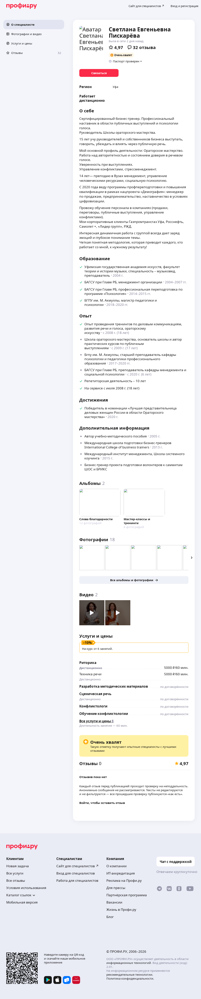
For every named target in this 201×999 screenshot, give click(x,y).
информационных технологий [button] (128, 963)
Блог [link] (110, 916)
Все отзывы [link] (15, 880)
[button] (33, 24)
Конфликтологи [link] (93, 706)
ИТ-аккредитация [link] (120, 873)
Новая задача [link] (17, 866)
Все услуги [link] (14, 873)
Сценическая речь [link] (95, 694)
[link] (99, 73)
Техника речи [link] (90, 674)
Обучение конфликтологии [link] (103, 713)
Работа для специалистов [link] (77, 880)
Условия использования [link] (26, 887)
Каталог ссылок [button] (18, 895)
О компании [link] (116, 866)
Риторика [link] (87, 662)
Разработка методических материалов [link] (113, 686)
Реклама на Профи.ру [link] (124, 880)
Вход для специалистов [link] (75, 873)
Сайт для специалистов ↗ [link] (77, 866)
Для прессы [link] (115, 887)
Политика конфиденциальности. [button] (130, 978)
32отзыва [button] (144, 47)
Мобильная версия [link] (22, 902)
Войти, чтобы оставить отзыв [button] (102, 803)
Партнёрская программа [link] (126, 895)
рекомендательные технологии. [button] (129, 974)
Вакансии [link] (114, 902)
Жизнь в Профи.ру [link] (121, 909)
